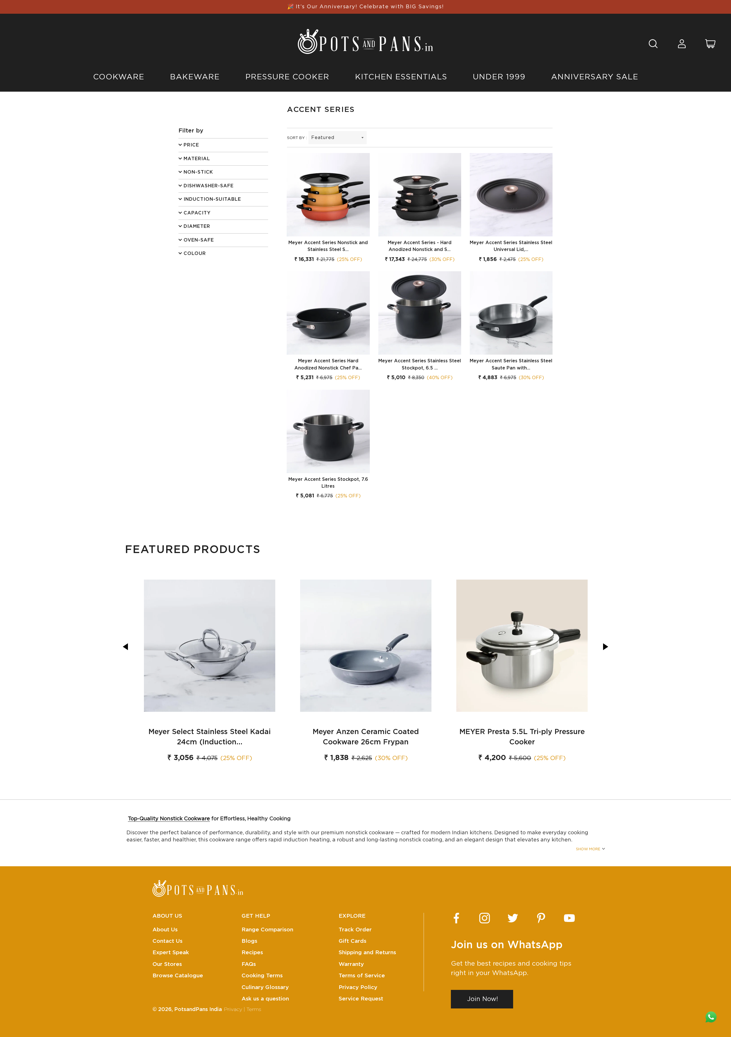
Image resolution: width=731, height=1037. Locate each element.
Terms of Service (362, 975)
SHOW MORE (588, 849)
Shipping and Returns (367, 952)
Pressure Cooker (287, 77)
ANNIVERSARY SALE (594, 77)
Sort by (296, 138)
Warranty (351, 964)
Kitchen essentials (401, 77)
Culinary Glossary (265, 987)
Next (605, 646)
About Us (165, 930)
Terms (253, 1009)
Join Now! (482, 999)
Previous (125, 646)
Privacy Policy (358, 987)
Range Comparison (267, 930)
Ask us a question (265, 999)
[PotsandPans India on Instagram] (484, 918)
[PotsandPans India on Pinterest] (541, 918)
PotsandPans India (198, 1009)
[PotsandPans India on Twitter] (512, 918)
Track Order (355, 930)
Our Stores (167, 964)
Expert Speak (170, 952)
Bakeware (195, 77)
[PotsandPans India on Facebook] (456, 918)
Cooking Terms (262, 975)
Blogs (249, 941)
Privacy (233, 1009)
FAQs (249, 964)
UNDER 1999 (499, 77)
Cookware (118, 77)
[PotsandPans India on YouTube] (569, 918)
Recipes (252, 952)
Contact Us (167, 941)
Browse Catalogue (177, 975)
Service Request (361, 999)
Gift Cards (352, 941)
